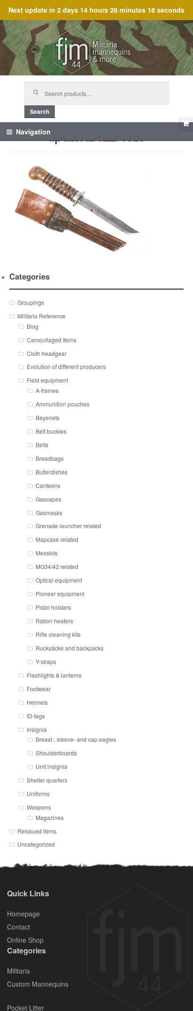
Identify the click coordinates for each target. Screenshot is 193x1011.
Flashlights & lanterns (54, 675)
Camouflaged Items (51, 340)
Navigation (33, 131)
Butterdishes (51, 472)
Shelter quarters (47, 780)
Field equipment (47, 380)
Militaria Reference (41, 316)
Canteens (48, 485)
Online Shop (25, 940)
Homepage (23, 913)
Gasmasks (49, 513)
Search (39, 111)
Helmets (37, 702)
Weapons (39, 807)
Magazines (50, 817)
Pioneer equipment (60, 594)
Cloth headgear (47, 353)
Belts (42, 445)
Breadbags (50, 458)
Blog (32, 326)
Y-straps (46, 661)
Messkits (47, 553)
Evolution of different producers (66, 366)
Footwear (39, 689)
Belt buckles (51, 431)
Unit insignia (51, 766)
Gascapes (48, 499)
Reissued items (37, 831)
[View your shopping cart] (185, 124)
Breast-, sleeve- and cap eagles (76, 739)
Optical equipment (59, 580)
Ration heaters (54, 621)
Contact (18, 926)
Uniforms (38, 793)
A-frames (47, 390)
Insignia (37, 729)
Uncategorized (36, 844)
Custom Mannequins (37, 984)
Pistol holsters (53, 607)
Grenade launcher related (68, 526)
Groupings (30, 302)
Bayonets (47, 417)
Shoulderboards (56, 753)
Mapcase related (57, 539)
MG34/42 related (57, 566)
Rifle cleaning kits (58, 634)
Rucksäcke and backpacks (70, 648)
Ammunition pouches (62, 404)
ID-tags (36, 716)
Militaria (18, 970)
